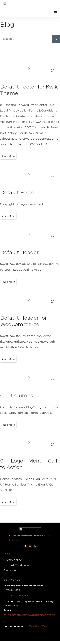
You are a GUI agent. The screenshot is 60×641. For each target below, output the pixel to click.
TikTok (13, 540)
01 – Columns (16, 395)
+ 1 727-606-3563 (36, 626)
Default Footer (18, 192)
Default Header (19, 252)
